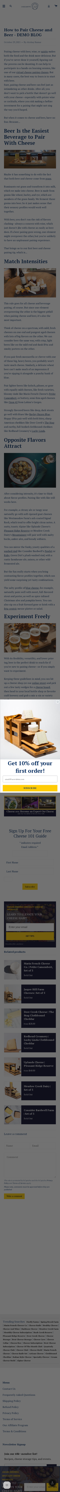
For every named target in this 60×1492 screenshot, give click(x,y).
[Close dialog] (57, 702)
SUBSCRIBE (30, 788)
